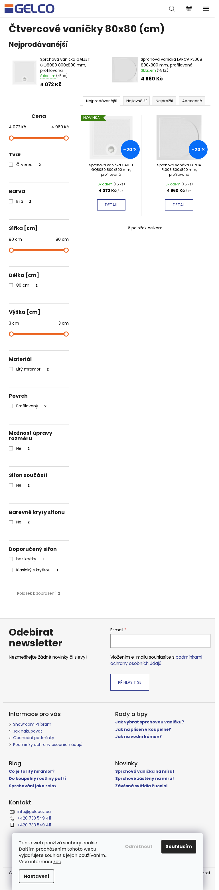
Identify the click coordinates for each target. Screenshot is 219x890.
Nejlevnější (136, 101)
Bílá (23, 201)
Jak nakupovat (27, 731)
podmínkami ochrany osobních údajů (156, 660)
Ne (23, 448)
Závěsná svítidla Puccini (141, 786)
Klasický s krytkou (37, 570)
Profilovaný (31, 406)
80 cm (27, 285)
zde (57, 861)
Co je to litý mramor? (31, 771)
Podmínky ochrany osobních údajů (47, 744)
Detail (111, 205)
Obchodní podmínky (33, 738)
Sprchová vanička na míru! (144, 771)
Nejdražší (164, 101)
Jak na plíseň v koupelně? (143, 729)
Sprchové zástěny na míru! (144, 778)
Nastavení (36, 876)
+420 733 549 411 (34, 818)
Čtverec (28, 164)
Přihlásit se (129, 682)
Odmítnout (139, 846)
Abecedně (192, 101)
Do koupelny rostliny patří (37, 778)
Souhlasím (179, 846)
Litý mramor (32, 369)
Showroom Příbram (32, 724)
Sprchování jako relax (32, 786)
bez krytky (30, 559)
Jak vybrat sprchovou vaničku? (149, 722)
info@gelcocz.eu (34, 811)
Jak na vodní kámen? (138, 737)
